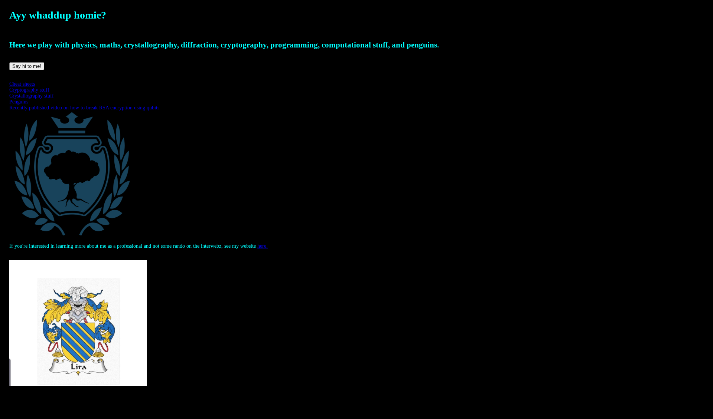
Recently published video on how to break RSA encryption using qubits (84, 107)
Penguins (18, 102)
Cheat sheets (22, 84)
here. (262, 246)
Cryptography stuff (29, 90)
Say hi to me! (26, 66)
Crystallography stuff (31, 96)
